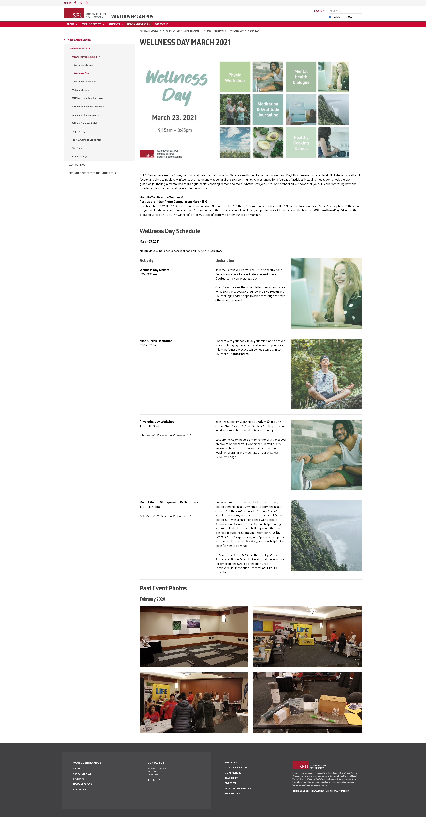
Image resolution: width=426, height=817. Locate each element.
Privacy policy (317, 791)
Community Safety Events (85, 115)
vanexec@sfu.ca (161, 215)
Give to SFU (231, 783)
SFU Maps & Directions (237, 767)
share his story (247, 541)
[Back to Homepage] (85, 13)
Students (114, 24)
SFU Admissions (233, 772)
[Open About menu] (77, 24)
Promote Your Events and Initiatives (91, 173)
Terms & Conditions (300, 791)
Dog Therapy (78, 131)
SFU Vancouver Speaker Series (88, 106)
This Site (336, 17)
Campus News (77, 164)
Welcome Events (80, 90)
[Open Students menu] (123, 24)
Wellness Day (237, 31)
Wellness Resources (85, 81)
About (70, 24)
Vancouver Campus (132, 16)
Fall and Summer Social (84, 123)
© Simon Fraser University (337, 791)
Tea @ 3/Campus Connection (86, 139)
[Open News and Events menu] (150, 24)
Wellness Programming (214, 31)
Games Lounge (79, 156)
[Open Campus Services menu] (104, 24)
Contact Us (161, 24)
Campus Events (191, 31)
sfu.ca (67, 3)
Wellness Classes (83, 65)
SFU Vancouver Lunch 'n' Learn (87, 98)
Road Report (232, 778)
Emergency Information (238, 788)
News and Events (137, 24)
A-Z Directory (232, 793)
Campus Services (91, 24)
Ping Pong (77, 148)
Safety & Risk (232, 762)
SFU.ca (349, 17)
